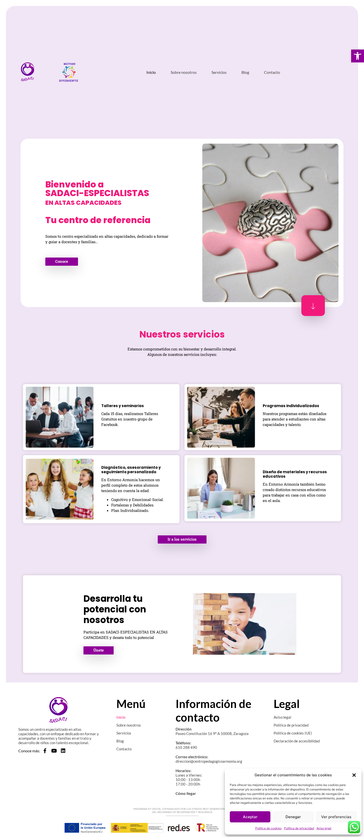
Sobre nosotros (184, 72)
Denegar (293, 816)
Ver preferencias (336, 816)
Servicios (219, 72)
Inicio (151, 72)
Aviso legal (323, 828)
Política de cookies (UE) (293, 733)
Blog (245, 72)
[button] (357, 56)
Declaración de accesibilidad (297, 741)
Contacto (272, 72)
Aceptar (250, 816)
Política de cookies (268, 828)
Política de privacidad (299, 828)
